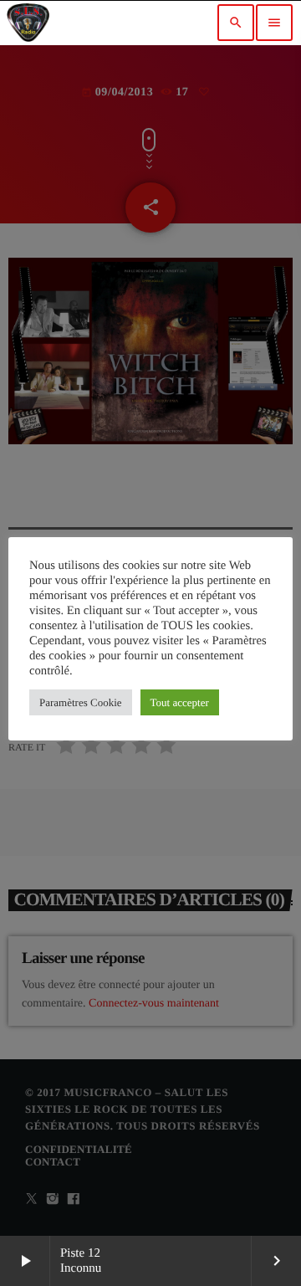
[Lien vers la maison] (28, 22)
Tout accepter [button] (179, 702)
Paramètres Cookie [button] (80, 702)
